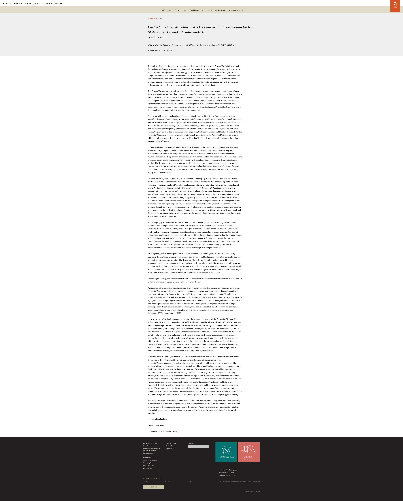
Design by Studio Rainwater (253, 491)
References (148, 457)
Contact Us (169, 446)
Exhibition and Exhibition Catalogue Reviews (207, 10)
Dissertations (147, 468)
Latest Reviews (150, 443)
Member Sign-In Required (150, 460)
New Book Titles (148, 465)
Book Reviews (180, 10)
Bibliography (147, 463)
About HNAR (171, 443)
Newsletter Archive (236, 10)
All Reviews (166, 10)
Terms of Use (256, 481)
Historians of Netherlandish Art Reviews (33, 4)
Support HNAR (170, 448)
